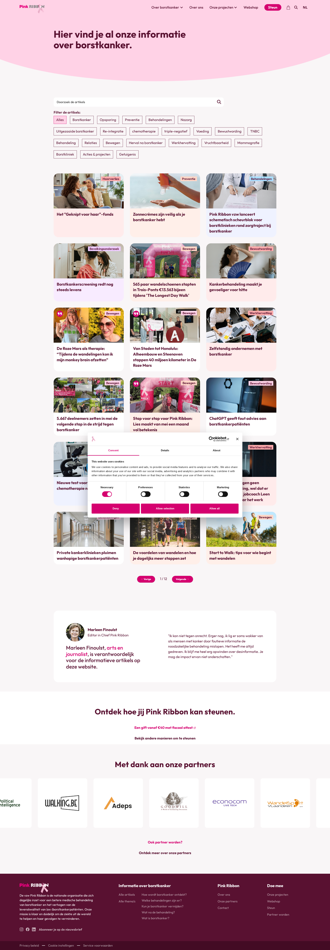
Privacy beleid (29, 945)
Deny (116, 508)
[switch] (146, 494)
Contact (223, 908)
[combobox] (305, 7)
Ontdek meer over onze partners (165, 853)
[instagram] (21, 929)
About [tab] (216, 450)
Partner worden (278, 914)
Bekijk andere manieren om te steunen (165, 738)
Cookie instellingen (61, 945)
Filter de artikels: (67, 112)
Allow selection (165, 508)
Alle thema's (127, 901)
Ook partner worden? (165, 842)
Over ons (196, 7)
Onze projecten (277, 895)
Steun (272, 7)
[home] (32, 7)
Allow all (214, 508)
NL (305, 7)
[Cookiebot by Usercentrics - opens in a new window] (214, 439)
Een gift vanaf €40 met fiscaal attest (163, 727)
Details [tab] (165, 450)
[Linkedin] (34, 929)
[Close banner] (237, 439)
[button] (167, 7)
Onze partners (228, 901)
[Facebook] (28, 929)
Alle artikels (127, 895)
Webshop (251, 7)
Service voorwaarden (98, 945)
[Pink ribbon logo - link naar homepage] (34, 888)
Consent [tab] (113, 450)
